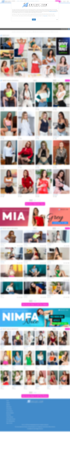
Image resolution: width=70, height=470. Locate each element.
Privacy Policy (45, 15)
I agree (34, 19)
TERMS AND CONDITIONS (53, 11)
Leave (57, 19)
